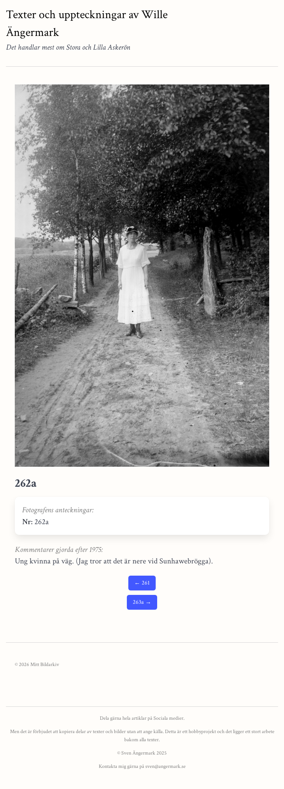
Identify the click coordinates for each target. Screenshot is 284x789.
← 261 (142, 583)
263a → (142, 602)
